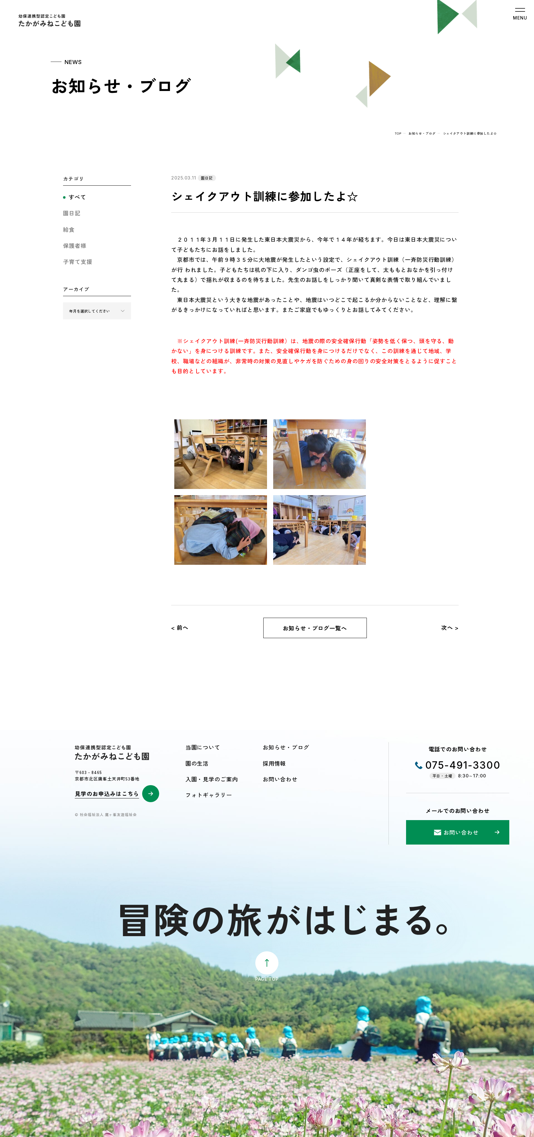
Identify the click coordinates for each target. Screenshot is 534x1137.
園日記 (72, 213)
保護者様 (75, 245)
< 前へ (180, 627)
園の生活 (197, 763)
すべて (77, 197)
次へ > (450, 627)
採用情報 (274, 763)
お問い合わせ (280, 779)
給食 (69, 229)
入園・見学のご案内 (211, 779)
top (398, 133)
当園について (202, 747)
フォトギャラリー (208, 795)
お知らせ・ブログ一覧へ (315, 628)
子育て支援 (77, 261)
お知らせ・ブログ (422, 133)
